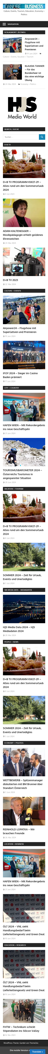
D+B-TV (7, 145)
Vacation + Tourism (25, 57)
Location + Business (14, 844)
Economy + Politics (28, 84)
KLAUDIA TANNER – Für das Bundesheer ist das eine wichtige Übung (34, 73)
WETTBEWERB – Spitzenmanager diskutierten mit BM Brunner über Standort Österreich (23, 784)
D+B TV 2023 (10, 280)
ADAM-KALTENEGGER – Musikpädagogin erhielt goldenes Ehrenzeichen (23, 234)
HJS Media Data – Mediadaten (18, 590)
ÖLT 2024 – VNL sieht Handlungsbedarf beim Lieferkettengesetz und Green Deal (24, 930)
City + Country (11, 388)
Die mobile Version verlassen (24, 1050)
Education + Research (15, 945)
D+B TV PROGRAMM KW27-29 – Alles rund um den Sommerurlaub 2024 (23, 185)
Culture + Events (10, 57)
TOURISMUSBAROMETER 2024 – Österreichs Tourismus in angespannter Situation (22, 474)
